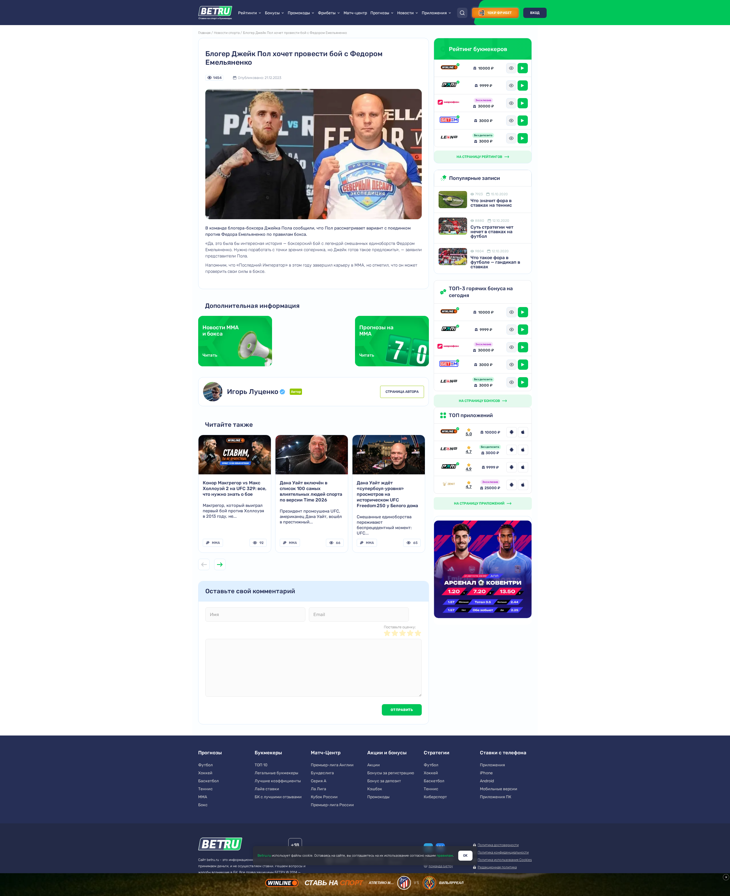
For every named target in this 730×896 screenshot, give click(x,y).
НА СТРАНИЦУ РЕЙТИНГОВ (479, 157)
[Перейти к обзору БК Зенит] (448, 484)
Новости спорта (227, 33)
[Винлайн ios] (523, 432)
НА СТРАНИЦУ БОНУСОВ (479, 401)
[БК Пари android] (511, 467)
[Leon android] (511, 450)
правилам (445, 856)
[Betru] (220, 845)
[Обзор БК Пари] (449, 85)
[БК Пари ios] (523, 467)
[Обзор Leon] (449, 138)
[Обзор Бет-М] (449, 121)
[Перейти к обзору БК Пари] (448, 467)
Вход (535, 13)
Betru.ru (264, 856)
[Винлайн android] (511, 432)
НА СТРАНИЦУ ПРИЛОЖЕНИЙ (479, 503)
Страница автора (402, 392)
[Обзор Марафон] (449, 103)
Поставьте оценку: (400, 627)
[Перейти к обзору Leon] (448, 449)
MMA (216, 543)
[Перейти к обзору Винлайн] (448, 432)
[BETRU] (215, 13)
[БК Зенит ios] (523, 485)
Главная (204, 33)
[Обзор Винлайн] (449, 68)
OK (465, 856)
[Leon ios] (523, 450)
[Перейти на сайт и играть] (523, 68)
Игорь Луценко (252, 391)
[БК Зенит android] (511, 485)
